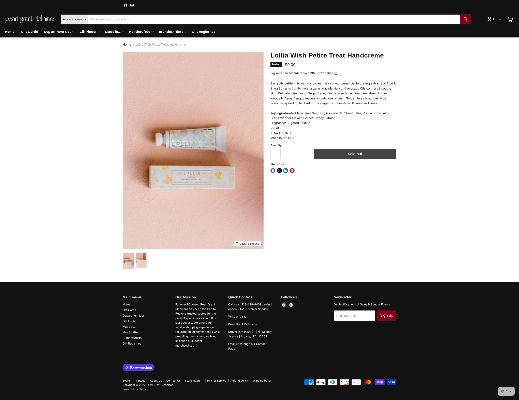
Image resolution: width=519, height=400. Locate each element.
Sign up (386, 315)
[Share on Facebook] (272, 170)
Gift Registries (203, 32)
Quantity (276, 145)
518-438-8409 (251, 304)
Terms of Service (215, 380)
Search (127, 380)
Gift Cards (29, 32)
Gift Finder (88, 32)
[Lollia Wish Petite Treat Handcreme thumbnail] (128, 260)
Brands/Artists (171, 32)
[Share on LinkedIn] (285, 170)
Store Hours (193, 380)
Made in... (113, 32)
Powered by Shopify (135, 389)
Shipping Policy (261, 380)
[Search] (465, 19)
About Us (156, 380)
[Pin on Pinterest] (292, 170)
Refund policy (239, 380)
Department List (58, 32)
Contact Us (173, 380)
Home (10, 32)
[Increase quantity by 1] (306, 154)
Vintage (141, 380)
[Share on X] (279, 170)
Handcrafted (140, 32)
